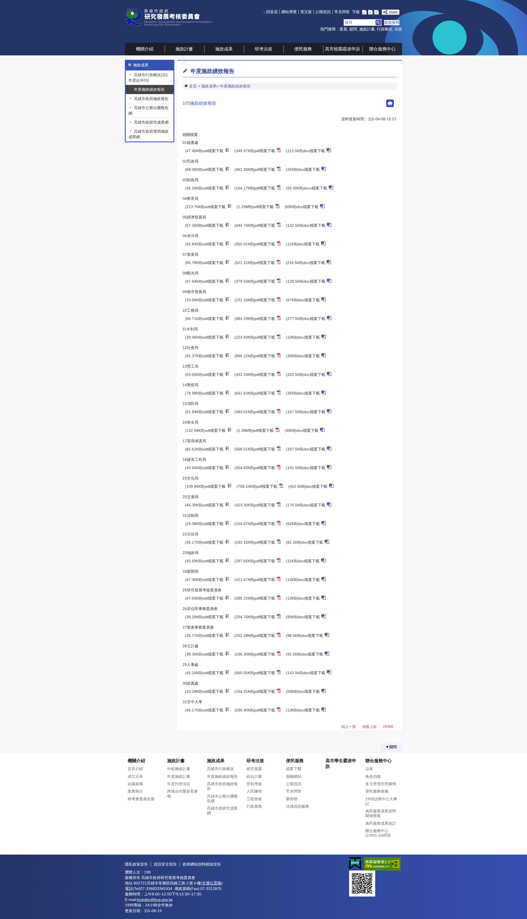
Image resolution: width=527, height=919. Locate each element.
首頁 (193, 86)
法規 (398, 29)
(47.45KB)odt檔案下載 (204, 151)
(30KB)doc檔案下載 (303, 356)
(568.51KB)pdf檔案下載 (254, 449)
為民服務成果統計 (380, 823)
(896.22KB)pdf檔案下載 (254, 356)
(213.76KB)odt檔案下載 (205, 207)
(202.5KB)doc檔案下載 (305, 374)
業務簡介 (135, 791)
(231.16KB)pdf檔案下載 (254, 300)
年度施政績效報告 (149, 89)
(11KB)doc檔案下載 (302, 244)
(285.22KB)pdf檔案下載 (254, 598)
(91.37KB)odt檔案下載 (204, 356)
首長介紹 (135, 769)
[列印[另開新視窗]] (390, 103)
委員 (343, 29)
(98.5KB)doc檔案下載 (304, 635)
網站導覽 (289, 12)
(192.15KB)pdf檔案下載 (254, 542)
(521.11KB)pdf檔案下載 (254, 262)
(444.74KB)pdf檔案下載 (254, 225)
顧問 (353, 29)
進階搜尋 (391, 22)
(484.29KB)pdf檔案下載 (254, 318)
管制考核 (254, 784)
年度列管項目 (178, 784)
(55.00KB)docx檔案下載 (306, 188)
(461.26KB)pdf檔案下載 (254, 169)
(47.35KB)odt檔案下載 (204, 579)
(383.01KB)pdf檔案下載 (254, 412)
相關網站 (293, 776)
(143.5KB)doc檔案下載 (305, 673)
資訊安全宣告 (165, 864)
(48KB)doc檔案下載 (301, 430)
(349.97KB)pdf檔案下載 (254, 151)
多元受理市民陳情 (380, 784)
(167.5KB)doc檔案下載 (305, 412)
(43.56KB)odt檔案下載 (204, 468)
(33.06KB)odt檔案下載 (204, 300)
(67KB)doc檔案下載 (303, 300)
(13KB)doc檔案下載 (303, 579)
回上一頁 (348, 727)
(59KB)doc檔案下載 (303, 691)
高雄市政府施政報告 (151, 99)
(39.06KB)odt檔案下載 (204, 337)
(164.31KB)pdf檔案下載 (254, 691)
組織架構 (135, 784)
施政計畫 (367, 29)
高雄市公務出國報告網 (148, 110)
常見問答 (342, 12)
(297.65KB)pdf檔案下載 (254, 561)
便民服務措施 (376, 791)
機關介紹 (144, 49)
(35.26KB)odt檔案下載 (204, 188)
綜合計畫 (254, 776)
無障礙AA (382, 863)
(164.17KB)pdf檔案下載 (254, 188)
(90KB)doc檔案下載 (303, 617)
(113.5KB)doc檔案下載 (305, 151)
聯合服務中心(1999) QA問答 (378, 833)
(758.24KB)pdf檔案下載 (257, 486)
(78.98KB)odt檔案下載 (204, 393)
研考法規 (263, 49)
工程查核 (254, 799)
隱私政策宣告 (136, 864)
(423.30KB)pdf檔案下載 (254, 505)
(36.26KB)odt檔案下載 (204, 617)
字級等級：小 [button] (364, 12)
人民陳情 (254, 791)
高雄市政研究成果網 (151, 122)
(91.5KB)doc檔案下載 (304, 654)
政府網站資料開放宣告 (202, 864)
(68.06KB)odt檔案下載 (204, 169)
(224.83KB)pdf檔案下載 (254, 337)
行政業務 (254, 806)
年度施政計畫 (178, 776)
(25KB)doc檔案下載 (303, 169)
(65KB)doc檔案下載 (301, 207)
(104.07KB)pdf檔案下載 (254, 523)
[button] (378, 22)
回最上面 (369, 727)
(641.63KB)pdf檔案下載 (254, 393)
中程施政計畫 (178, 769)
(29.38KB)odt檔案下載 (204, 523)
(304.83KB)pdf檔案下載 (254, 468)
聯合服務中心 (382, 49)
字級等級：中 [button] (370, 12)
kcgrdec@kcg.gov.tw (155, 899)
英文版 (306, 12)
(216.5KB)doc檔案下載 (305, 262)
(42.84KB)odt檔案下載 (204, 244)
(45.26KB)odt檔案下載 (204, 673)
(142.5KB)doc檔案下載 (305, 225)
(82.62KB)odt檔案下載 (204, 449)
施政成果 (224, 49)
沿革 (369, 769)
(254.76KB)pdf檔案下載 (254, 617)
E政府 (355, 863)
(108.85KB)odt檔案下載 (205, 486)
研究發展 (254, 769)
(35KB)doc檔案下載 (303, 393)
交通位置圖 (211, 883)
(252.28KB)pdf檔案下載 (254, 635)
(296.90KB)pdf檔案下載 (254, 710)
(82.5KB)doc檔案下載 (304, 542)
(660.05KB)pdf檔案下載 (254, 673)
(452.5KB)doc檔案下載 (307, 486)
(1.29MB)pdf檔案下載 (255, 207)
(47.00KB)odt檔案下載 (204, 598)
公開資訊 (323, 12)
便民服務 (303, 49)
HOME (388, 727)
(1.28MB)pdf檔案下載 (255, 430)
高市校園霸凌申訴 (342, 49)
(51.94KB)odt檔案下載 (204, 412)
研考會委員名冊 (141, 799)
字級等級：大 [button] (376, 12)
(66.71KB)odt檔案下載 (204, 318)
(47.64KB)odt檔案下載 (204, 281)
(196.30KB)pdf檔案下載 (254, 654)
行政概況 (384, 29)
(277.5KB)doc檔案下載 (305, 318)
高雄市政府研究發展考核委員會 (171, 17)
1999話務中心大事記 (381, 801)
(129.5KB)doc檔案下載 (305, 281)
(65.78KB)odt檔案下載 (204, 262)
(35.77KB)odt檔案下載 (204, 635)
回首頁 (272, 12)
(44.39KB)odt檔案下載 (204, 505)
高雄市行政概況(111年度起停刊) (148, 78)
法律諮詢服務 (297, 806)
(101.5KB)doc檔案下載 (305, 468)
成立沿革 (135, 776)
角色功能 (373, 776)
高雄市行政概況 (220, 769)
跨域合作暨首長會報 (182, 793)
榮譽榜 (292, 799)
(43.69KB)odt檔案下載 (204, 561)
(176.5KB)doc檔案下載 (305, 505)
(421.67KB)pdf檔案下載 (254, 579)
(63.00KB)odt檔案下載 (204, 374)
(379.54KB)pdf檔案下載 (254, 281)
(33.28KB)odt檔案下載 (204, 691)
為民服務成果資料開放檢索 (380, 813)
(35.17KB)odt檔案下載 (204, 542)
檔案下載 (293, 769)
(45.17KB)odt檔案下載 (204, 710)
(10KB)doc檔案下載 (303, 337)
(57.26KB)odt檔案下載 (204, 225)
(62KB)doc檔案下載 (303, 523)
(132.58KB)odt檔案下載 (205, 430)
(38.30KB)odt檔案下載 (204, 654)
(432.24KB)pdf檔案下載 (254, 374)
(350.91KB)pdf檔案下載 (254, 244)
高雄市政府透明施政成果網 (148, 134)
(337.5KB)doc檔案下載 (305, 449)
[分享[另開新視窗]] (390, 12)
